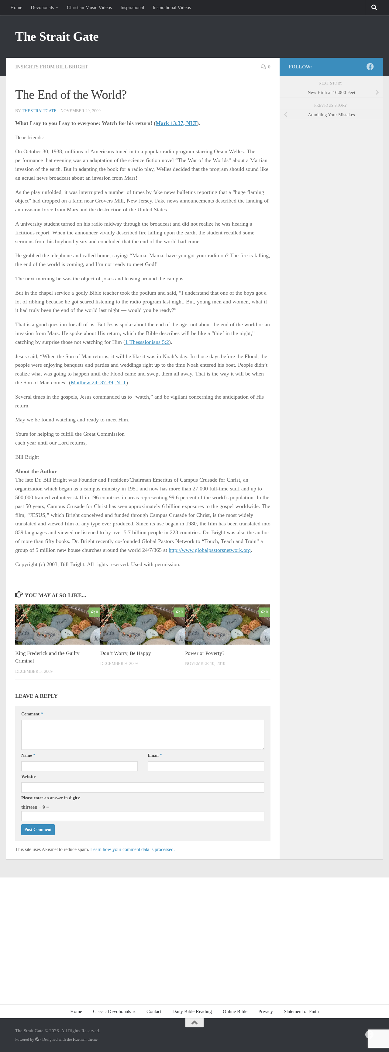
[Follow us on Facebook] (370, 66)
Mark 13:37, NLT (176, 123)
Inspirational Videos (172, 7)
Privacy (265, 1011)
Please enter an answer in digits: (51, 798)
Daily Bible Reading (192, 1011)
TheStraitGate (39, 111)
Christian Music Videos (89, 7)
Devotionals (42, 7)
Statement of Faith (301, 1011)
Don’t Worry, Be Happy (125, 653)
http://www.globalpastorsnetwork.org (210, 550)
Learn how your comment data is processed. (132, 849)
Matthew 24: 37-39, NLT (98, 382)
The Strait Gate (57, 36)
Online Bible (235, 1011)
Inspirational (132, 7)
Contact (153, 1011)
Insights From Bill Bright (51, 66)
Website (28, 776)
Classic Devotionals (112, 1011)
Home (16, 7)
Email (155, 755)
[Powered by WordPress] (37, 1039)
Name (28, 755)
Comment (32, 714)
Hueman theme (85, 1039)
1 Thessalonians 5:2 (147, 342)
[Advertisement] (194, 937)
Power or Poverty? (205, 653)
